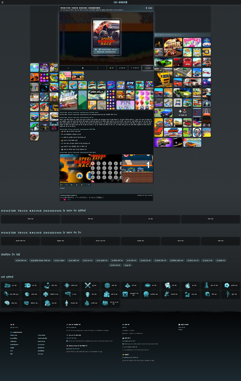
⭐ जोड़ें (111, 68)
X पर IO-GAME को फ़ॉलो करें (129, 347)
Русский (40, 354)
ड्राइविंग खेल (221, 260)
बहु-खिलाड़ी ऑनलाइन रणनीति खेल (40, 260)
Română (41, 351)
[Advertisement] (44, 34)
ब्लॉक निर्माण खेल (21, 260)
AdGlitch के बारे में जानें (72, 348)
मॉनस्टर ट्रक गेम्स (193, 260)
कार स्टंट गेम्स (87, 260)
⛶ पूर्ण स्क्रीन (148, 68)
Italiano (41, 335)
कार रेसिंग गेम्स (131, 260)
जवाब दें (69, 199)
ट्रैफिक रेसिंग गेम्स (117, 260)
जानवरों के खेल (207, 260)
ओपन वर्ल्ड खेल (115, 265)
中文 (11, 351)
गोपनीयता (180, 329)
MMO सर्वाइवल (59, 260)
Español (14, 338)
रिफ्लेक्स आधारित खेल (177, 260)
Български (41, 344)
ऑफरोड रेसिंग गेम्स (160, 260)
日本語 (12, 347)
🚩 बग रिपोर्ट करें (135, 68)
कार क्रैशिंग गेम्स (74, 260)
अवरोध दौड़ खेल (146, 260)
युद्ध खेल (127, 265)
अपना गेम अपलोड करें (71, 327)
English (13, 335)
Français (14, 344)
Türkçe (13, 341)
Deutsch (41, 341)
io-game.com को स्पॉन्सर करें (130, 357)
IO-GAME (120, 2)
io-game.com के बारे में (128, 341)
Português (42, 338)
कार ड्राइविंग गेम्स (102, 260)
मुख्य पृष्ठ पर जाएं (14, 327)
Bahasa (41, 347)
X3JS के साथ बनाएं (71, 338)
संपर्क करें (124, 327)
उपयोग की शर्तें (181, 327)
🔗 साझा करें (122, 68)
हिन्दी (11, 354)
